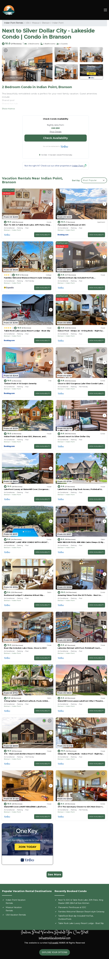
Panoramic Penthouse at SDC (71, 225)
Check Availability (55, 138)
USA (28, 23)
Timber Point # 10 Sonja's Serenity (20, 383)
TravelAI (54, 942)
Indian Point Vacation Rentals (16, 901)
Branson (46, 23)
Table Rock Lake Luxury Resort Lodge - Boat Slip (27, 331)
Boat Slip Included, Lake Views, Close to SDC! (25, 648)
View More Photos (13, 78)
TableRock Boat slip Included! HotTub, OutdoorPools (75, 917)
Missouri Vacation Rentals (14, 909)
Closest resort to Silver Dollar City (74, 436)
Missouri (36, 23)
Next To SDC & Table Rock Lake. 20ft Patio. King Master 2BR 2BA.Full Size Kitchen (80, 901)
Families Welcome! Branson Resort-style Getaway (27, 278)
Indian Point (58, 23)
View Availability (42, 235)
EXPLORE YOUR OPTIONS (54, 952)
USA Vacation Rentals (16, 915)
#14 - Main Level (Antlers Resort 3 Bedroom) (25, 754)
